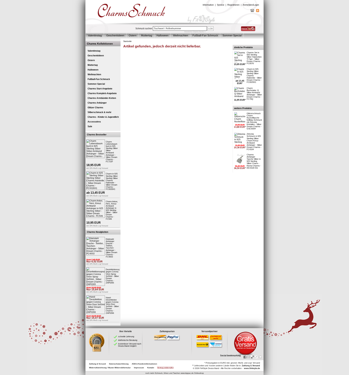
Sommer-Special (232, 35)
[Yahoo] (256, 357)
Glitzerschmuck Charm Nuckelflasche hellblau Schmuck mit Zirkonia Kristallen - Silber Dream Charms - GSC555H (254, 121)
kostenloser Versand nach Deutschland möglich (129, 345)
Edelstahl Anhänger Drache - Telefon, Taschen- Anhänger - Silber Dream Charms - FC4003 (111, 248)
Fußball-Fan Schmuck (205, 35)
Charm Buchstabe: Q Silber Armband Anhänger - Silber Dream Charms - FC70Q (254, 93)
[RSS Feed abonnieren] (257, 11)
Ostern (133, 35)
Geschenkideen (115, 35)
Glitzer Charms (95, 107)
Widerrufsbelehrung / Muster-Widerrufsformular (110, 368)
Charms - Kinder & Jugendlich (103, 117)
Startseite (127, 41)
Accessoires (94, 121)
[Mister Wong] (248, 357)
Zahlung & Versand (97, 364)
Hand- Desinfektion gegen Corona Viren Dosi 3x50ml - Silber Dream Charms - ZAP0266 (112, 305)
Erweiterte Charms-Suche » (194, 32)
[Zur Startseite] (174, 23)
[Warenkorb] (248, 30)
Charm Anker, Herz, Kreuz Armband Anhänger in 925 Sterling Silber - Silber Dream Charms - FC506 (112, 210)
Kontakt (150, 368)
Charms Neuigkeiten (97, 232)
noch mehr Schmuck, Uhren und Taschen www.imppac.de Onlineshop (174, 373)
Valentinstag (95, 35)
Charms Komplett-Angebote (102, 93)
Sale (90, 126)
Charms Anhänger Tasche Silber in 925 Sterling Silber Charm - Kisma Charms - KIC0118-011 (254, 161)
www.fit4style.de (252, 368)
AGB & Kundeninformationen (144, 364)
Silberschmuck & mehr (99, 112)
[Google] (260, 357)
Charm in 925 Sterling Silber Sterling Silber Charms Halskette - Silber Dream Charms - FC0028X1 (112, 181)
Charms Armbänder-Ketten (102, 98)
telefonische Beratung (127, 340)
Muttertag (146, 35)
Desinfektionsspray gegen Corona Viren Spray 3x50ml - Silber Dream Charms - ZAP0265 (114, 276)
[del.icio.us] (252, 357)
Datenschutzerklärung (119, 364)
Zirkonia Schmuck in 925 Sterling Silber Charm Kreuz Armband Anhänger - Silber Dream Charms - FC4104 (254, 141)
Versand (105, 168)
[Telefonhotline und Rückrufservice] (252, 11)
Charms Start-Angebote (100, 88)
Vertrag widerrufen (165, 368)
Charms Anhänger (97, 103)
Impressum (139, 368)
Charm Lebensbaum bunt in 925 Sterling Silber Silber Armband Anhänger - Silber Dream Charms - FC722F (112, 152)
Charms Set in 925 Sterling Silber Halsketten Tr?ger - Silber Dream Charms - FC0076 (254, 57)
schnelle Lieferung (126, 336)
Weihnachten (180, 35)
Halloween (163, 35)
